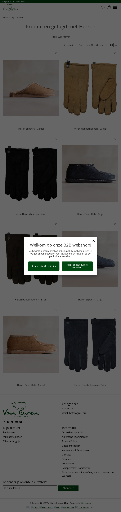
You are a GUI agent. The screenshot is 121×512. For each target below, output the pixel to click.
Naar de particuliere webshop (77, 266)
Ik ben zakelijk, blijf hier (44, 266)
